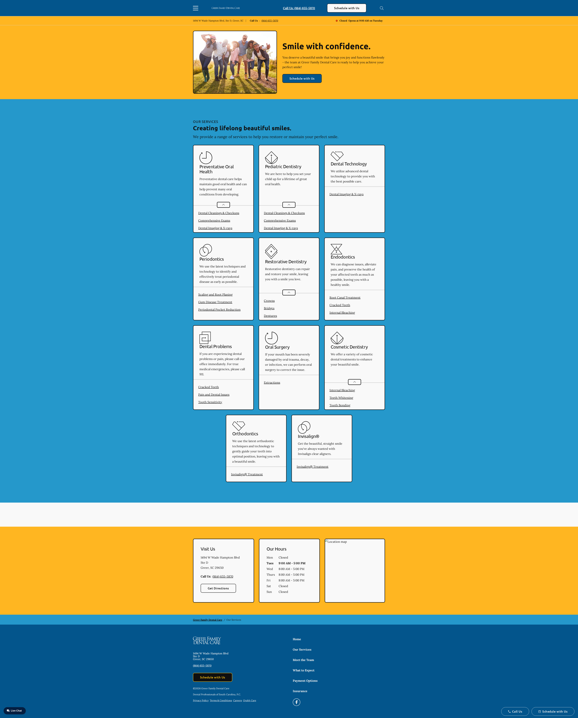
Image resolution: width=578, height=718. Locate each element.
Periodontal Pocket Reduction (219, 309)
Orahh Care (249, 700)
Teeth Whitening (341, 398)
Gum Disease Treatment (215, 302)
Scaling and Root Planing (215, 294)
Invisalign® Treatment (247, 474)
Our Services (302, 649)
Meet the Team (303, 660)
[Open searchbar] (381, 8)
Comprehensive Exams (214, 220)
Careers (237, 700)
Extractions (272, 382)
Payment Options (305, 680)
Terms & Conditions (221, 700)
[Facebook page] (296, 702)
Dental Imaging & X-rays (215, 228)
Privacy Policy (201, 700)
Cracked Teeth (339, 305)
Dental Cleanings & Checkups (218, 213)
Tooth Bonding (339, 405)
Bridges (269, 308)
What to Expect (303, 670)
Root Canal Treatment (344, 297)
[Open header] (196, 8)
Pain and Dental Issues (213, 394)
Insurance (300, 691)
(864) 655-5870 (269, 20)
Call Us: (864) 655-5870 (299, 8)
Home (297, 639)
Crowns (269, 301)
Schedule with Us (346, 8)
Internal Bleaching (342, 312)
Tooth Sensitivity (210, 402)
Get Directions (218, 588)
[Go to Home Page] (226, 8)
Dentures (270, 316)
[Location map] (355, 570)
